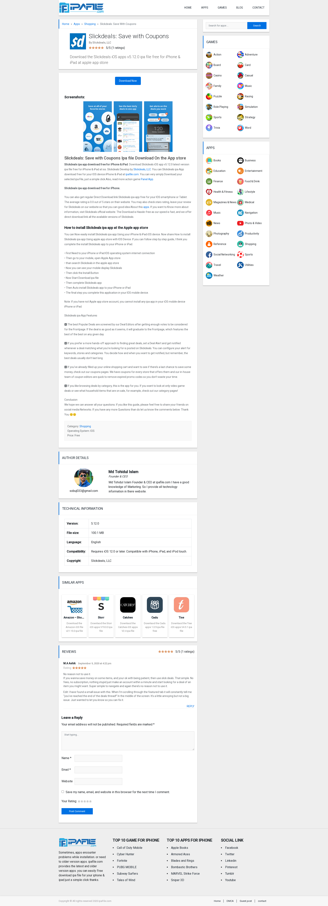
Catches (128, 617)
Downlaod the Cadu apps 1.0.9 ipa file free (155, 627)
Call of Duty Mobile (129, 848)
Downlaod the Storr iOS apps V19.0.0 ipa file (101, 627)
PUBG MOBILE (126, 867)
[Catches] (128, 604)
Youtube (230, 880)
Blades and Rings (182, 860)
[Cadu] (155, 604)
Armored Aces (180, 854)
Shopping (90, 23)
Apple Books (179, 848)
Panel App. (147, 179)
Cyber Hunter (125, 854)
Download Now (128, 80)
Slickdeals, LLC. (142, 169)
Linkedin (230, 860)
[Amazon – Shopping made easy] (74, 604)
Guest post (246, 901)
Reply (190, 706)
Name (66, 758)
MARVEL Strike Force (185, 873)
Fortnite (122, 860)
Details (74, 634)
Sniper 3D (177, 880)
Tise (181, 617)
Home (188, 7)
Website (67, 781)
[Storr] (101, 604)
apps (146, 206)
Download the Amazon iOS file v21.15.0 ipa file (74, 627)
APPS (204, 7)
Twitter (229, 854)
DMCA (230, 901)
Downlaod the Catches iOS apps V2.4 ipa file (128, 627)
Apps (77, 23)
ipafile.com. (132, 174)
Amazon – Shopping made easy (83, 617)
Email (66, 769)
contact (258, 7)
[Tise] (181, 604)
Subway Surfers (127, 873)
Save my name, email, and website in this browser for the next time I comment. (118, 792)
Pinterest (231, 867)
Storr (101, 617)
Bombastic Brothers (184, 867)
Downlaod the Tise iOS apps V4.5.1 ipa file (181, 627)
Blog (239, 7)
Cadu (154, 617)
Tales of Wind (126, 880)
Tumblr (229, 873)
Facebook (231, 848)
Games (222, 7)
